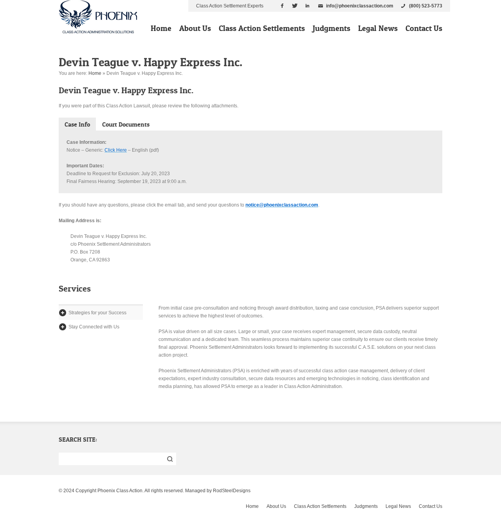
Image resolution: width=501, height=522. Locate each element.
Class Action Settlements (262, 28)
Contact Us (423, 28)
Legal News (378, 28)
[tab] (77, 124)
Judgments (331, 28)
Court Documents (126, 124)
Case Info (77, 124)
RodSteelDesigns (231, 490)
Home (161, 28)
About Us (195, 28)
